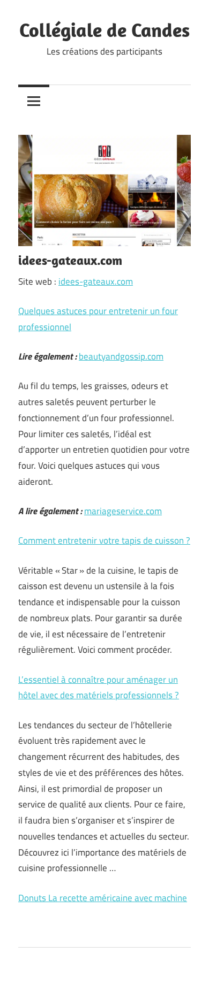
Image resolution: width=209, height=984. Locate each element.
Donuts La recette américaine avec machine (102, 898)
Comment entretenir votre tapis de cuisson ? (104, 540)
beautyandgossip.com (121, 356)
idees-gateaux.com (95, 281)
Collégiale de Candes (104, 30)
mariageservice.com (123, 511)
